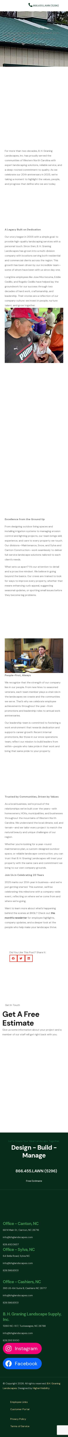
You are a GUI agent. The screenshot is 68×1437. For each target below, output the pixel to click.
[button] (34, 469)
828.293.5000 (11, 1340)
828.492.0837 (11, 1244)
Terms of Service (19, 1426)
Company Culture (36, 43)
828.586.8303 (11, 1270)
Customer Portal (19, 1409)
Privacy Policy (18, 1419)
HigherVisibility (41, 1388)
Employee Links (19, 1402)
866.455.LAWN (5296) (45, 5)
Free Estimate (34, 1181)
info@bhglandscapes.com (18, 1237)
